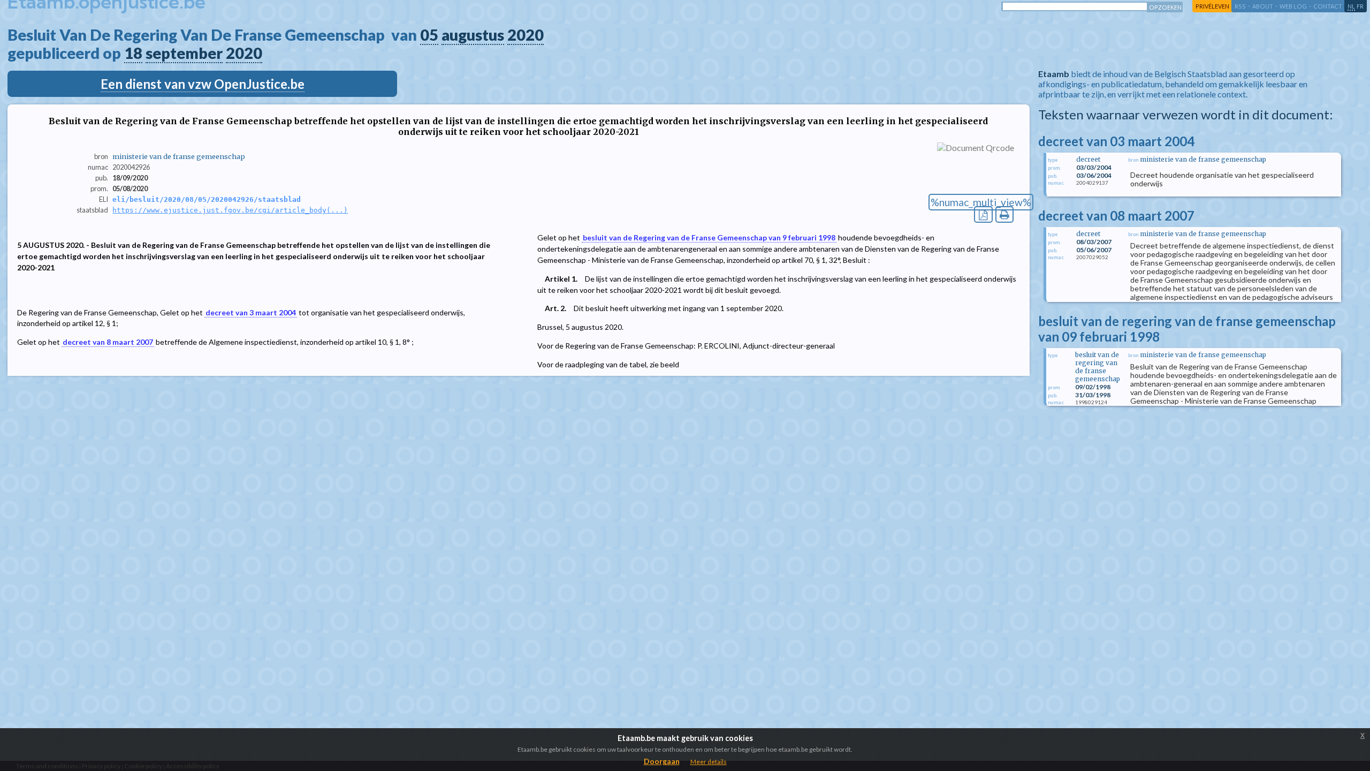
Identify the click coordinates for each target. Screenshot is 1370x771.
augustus (473, 35)
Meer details (708, 762)
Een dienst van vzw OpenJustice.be (203, 84)
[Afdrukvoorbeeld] (1004, 214)
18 (133, 53)
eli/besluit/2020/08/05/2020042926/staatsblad (206, 199)
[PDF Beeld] (983, 214)
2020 (525, 35)
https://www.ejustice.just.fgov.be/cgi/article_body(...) (230, 210)
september (184, 53)
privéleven (1212, 6)
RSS (1240, 6)
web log (1293, 6)
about (1262, 6)
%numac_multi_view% (981, 202)
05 (429, 35)
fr (1360, 6)
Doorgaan (662, 761)
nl (1351, 6)
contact (1327, 6)
